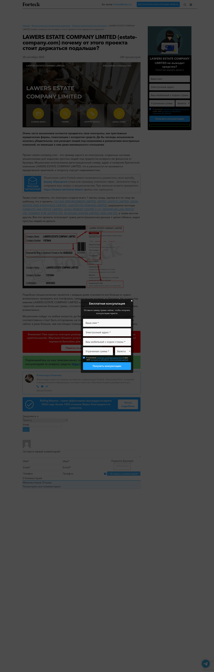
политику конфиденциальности (110, 358)
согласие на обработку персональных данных (109, 360)
